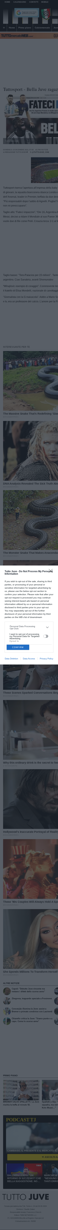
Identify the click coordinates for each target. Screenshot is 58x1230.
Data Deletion (11, 658)
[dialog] (29, 615)
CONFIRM (18, 647)
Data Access (29, 658)
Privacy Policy (46, 658)
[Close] (52, 572)
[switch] (45, 636)
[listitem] (29, 627)
